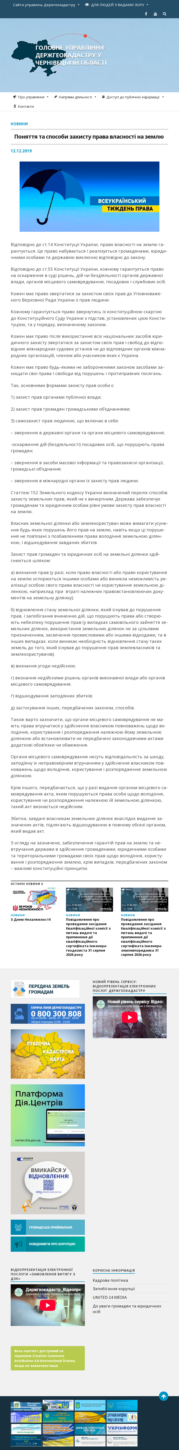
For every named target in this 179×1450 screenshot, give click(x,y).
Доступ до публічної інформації (133, 97)
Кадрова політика (110, 1280)
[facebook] (146, 13)
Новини (19, 123)
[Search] (164, 13)
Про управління (31, 97)
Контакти (26, 106)
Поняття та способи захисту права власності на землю (89, 136)
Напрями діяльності (75, 97)
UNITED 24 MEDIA (110, 1297)
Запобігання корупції (114, 1288)
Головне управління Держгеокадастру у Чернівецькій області (71, 55)
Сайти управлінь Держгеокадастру (44, 4)
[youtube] (155, 13)
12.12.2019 (21, 151)
